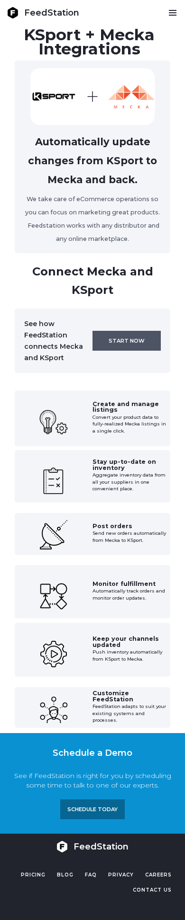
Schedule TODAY (92, 809)
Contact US (152, 890)
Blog (65, 875)
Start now (127, 340)
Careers (158, 875)
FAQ (91, 875)
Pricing (33, 875)
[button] (172, 12)
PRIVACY (121, 875)
